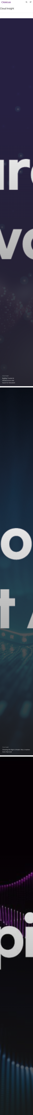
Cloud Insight (5, 375)
